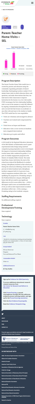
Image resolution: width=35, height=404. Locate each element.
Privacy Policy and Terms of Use (9, 347)
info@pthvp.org (10, 229)
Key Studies (8, 269)
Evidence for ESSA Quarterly (19, 279)
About (3, 318)
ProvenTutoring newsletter (19, 298)
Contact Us (5, 327)
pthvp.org (8, 231)
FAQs (3, 324)
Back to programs (8, 9)
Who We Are (5, 321)
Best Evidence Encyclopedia (18, 301)
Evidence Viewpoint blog (17, 304)
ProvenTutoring (12, 292)
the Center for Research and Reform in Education (15, 287)
